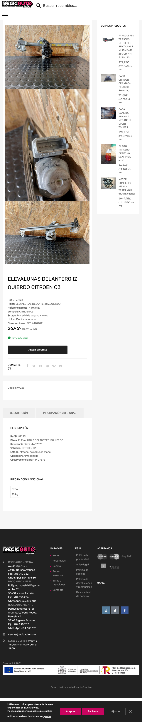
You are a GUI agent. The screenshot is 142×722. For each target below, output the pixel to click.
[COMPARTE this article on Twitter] (33, 366)
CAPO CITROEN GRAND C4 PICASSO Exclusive (125, 83)
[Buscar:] (85, 6)
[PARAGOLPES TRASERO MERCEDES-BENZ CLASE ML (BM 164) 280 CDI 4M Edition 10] (108, 39)
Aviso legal (82, 564)
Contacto (58, 589)
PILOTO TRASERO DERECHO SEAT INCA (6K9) (125, 153)
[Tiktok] (115, 610)
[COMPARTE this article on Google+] (40, 366)
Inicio (56, 555)
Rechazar (93, 711)
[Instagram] (106, 610)
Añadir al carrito (37, 349)
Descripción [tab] (19, 413)
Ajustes (115, 711)
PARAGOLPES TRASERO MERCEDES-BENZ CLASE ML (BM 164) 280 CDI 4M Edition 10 (126, 46)
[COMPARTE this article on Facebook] (26, 366)
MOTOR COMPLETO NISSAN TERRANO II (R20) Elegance (127, 186)
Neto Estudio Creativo (80, 687)
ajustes (47, 716)
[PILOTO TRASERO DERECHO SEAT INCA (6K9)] (108, 154)
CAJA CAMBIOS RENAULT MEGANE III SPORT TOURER (125, 118)
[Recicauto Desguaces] (17, 4)
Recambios (59, 560)
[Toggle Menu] (5, 17)
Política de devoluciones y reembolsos (84, 583)
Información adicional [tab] (59, 413)
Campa (57, 566)
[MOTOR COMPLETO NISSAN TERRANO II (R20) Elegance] (108, 183)
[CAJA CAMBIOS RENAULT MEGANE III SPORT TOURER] (108, 113)
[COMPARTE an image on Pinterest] (46, 366)
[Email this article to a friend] (60, 366)
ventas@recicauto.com (22, 634)
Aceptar (70, 711)
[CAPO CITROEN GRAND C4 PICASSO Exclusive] (108, 78)
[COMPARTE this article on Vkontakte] (53, 366)
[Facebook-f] (125, 610)
